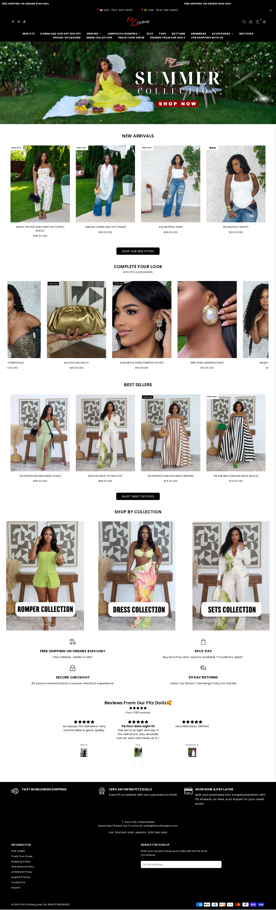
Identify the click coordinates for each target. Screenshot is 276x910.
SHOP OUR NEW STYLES (138, 251)
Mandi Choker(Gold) (170, 362)
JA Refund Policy (21, 872)
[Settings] (263, 21)
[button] (135, 762)
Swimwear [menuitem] (198, 33)
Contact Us (18, 882)
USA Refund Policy (22, 866)
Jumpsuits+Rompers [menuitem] (122, 33)
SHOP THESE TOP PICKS (138, 496)
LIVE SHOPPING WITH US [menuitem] (207, 37)
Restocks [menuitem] (246, 33)
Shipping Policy (21, 861)
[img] (138, 708)
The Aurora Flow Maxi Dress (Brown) (170, 475)
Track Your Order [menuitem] (131, 37)
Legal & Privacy (21, 877)
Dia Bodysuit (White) (236, 227)
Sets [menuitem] (149, 33)
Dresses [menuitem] (92, 33)
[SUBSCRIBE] (217, 864)
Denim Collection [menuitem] (99, 37)
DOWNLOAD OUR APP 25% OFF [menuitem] (60, 33)
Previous (5, 327)
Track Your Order (22, 856)
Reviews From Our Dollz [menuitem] (167, 37)
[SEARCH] (244, 21)
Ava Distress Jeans (171, 227)
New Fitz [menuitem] (29, 33)
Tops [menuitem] (162, 33)
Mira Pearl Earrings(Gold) (105, 362)
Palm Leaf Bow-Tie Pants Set (105, 475)
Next (271, 327)
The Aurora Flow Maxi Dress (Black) (236, 475)
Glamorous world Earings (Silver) (40, 362)
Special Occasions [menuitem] (67, 37)
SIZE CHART (18, 851)
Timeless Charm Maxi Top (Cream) (105, 227)
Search (15, 887)
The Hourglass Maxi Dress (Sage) (40, 475)
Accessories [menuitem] (221, 33)
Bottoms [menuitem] (178, 33)
